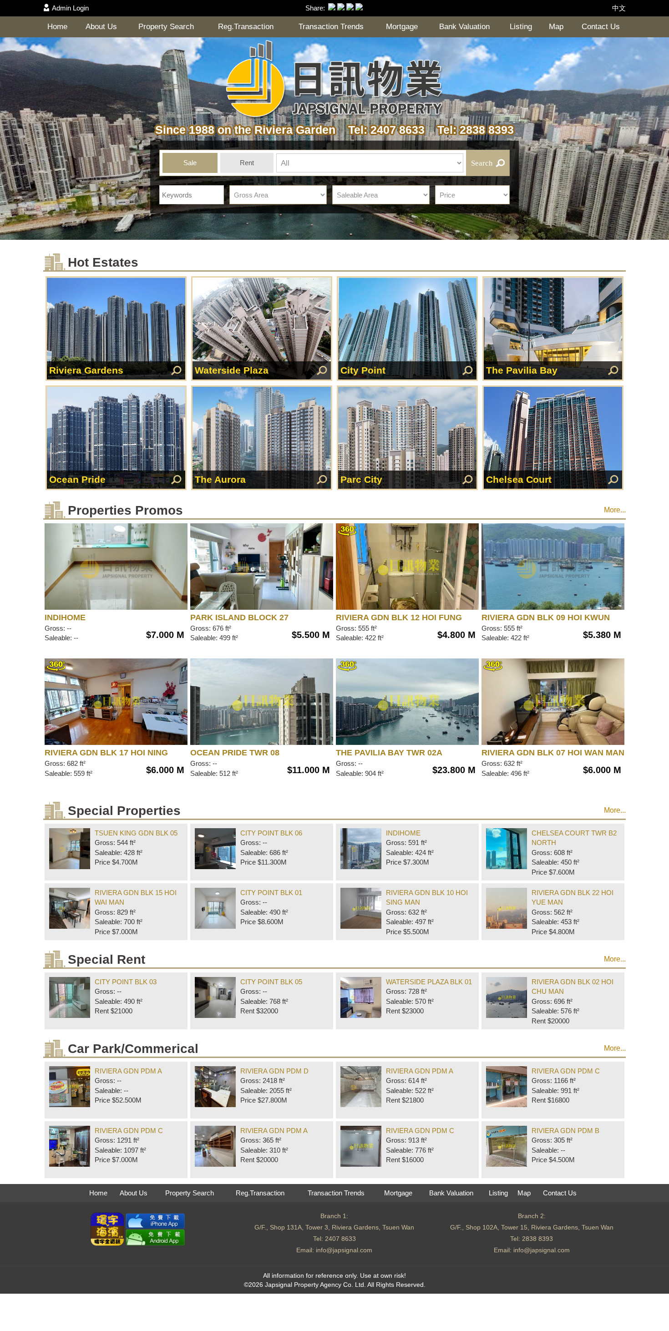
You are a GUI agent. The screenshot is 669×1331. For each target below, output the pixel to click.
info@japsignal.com (344, 1250)
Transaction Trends (331, 26)
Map (556, 26)
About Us (101, 26)
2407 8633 (340, 1238)
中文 (619, 8)
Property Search (166, 26)
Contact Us (601, 26)
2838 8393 (537, 1238)
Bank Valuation (464, 26)
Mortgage (402, 26)
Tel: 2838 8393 (471, 129)
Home (57, 26)
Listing (521, 26)
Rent (247, 163)
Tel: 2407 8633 (383, 129)
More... (615, 510)
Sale (190, 163)
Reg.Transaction (246, 26)
